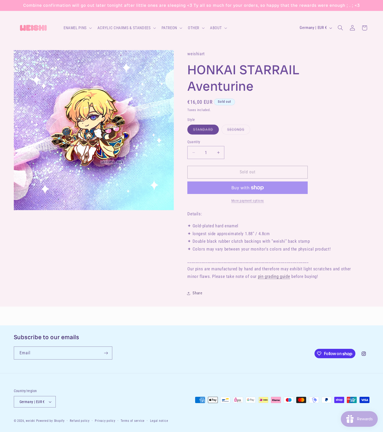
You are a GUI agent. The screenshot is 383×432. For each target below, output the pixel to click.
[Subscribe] (106, 352)
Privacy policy (105, 421)
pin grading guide (274, 276)
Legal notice (159, 421)
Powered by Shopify (50, 421)
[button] (77, 28)
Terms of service (133, 421)
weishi (30, 421)
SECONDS (238, 131)
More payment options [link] (247, 201)
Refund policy (80, 421)
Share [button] (197, 293)
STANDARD (206, 131)
